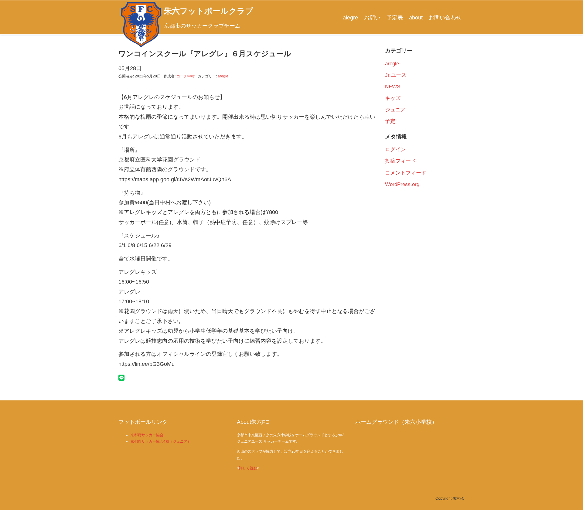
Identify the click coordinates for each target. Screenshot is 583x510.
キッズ (393, 98)
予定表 (395, 18)
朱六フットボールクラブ (208, 10)
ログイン (395, 149)
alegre (350, 18)
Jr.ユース (395, 75)
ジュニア (395, 110)
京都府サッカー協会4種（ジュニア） (161, 441)
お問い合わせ (445, 18)
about (416, 18)
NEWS (392, 87)
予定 (390, 121)
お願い (372, 18)
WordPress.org (402, 184)
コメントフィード (405, 173)
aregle (223, 76)
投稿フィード (400, 161)
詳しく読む (248, 468)
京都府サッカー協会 (147, 435)
